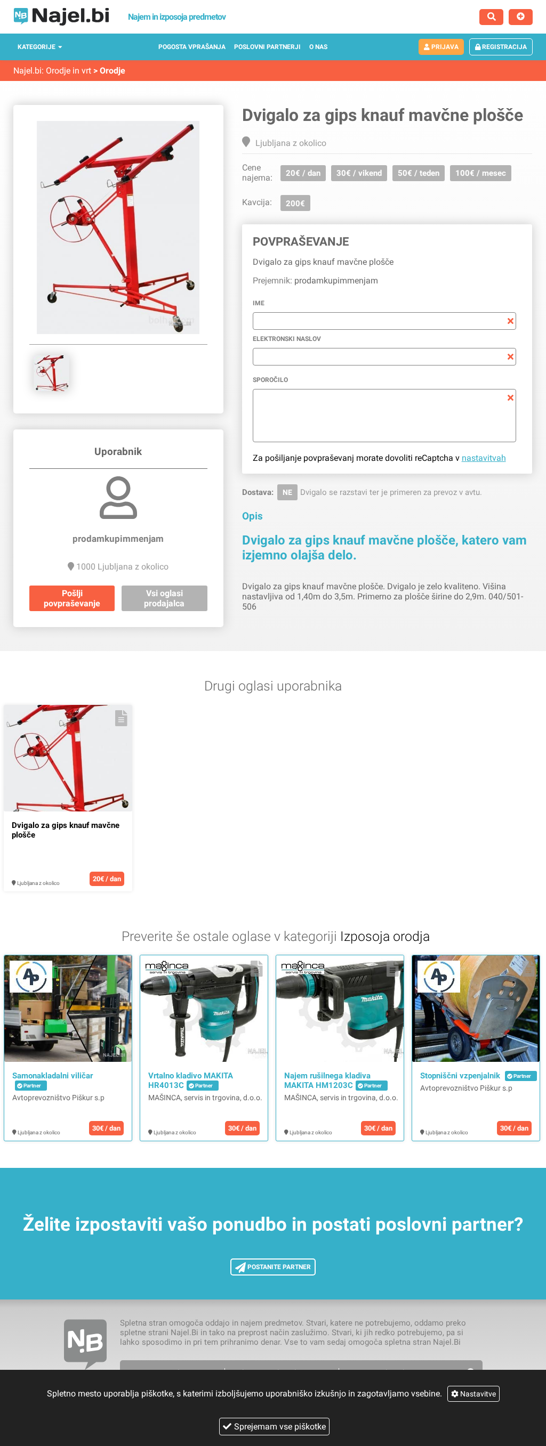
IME (258, 303)
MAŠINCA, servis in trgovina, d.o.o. (205, 1097)
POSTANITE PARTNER (278, 1267)
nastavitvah (484, 458)
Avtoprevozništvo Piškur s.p (58, 1097)
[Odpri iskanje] (491, 17)
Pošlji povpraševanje (72, 598)
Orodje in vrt (68, 71)
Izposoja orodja (385, 936)
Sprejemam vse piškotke (280, 1426)
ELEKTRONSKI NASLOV (287, 339)
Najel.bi (27, 71)
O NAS (318, 47)
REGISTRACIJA (503, 47)
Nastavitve (477, 1394)
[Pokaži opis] (121, 718)
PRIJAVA (444, 47)
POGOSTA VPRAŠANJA (192, 47)
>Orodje (109, 71)
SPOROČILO (270, 380)
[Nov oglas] (521, 17)
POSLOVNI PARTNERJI (267, 47)
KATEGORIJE (36, 47)
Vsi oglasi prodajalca (164, 598)
